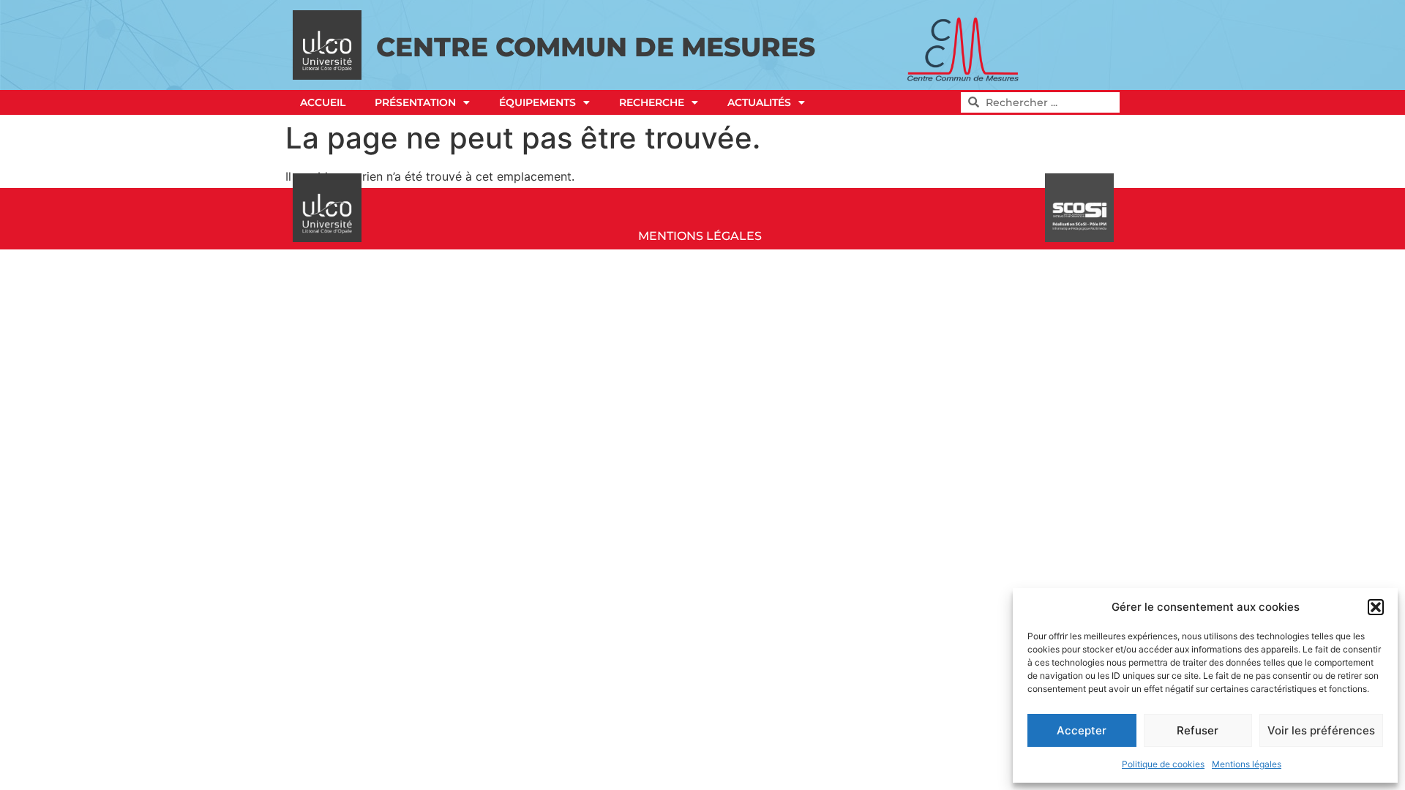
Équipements (537, 102)
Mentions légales (1246, 764)
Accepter (1081, 730)
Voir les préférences (1321, 730)
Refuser (1197, 730)
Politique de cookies (1163, 764)
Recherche (651, 102)
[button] (1375, 607)
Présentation (415, 102)
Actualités (759, 102)
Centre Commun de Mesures (595, 47)
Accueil (322, 102)
